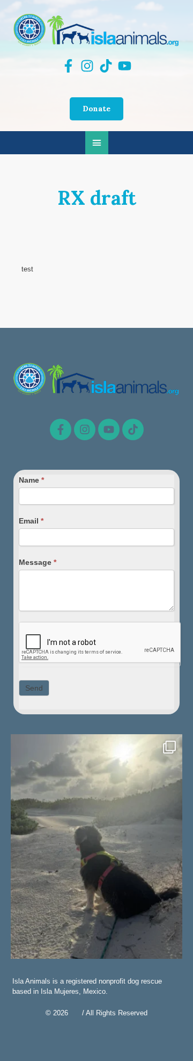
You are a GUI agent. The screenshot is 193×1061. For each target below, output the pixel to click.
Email (31, 521)
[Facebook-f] (60, 429)
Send (34, 688)
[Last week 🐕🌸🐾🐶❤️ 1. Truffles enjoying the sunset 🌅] (96, 848)
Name (31, 480)
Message (37, 562)
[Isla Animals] (96, 29)
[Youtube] (109, 429)
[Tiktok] (133, 429)
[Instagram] (84, 429)
